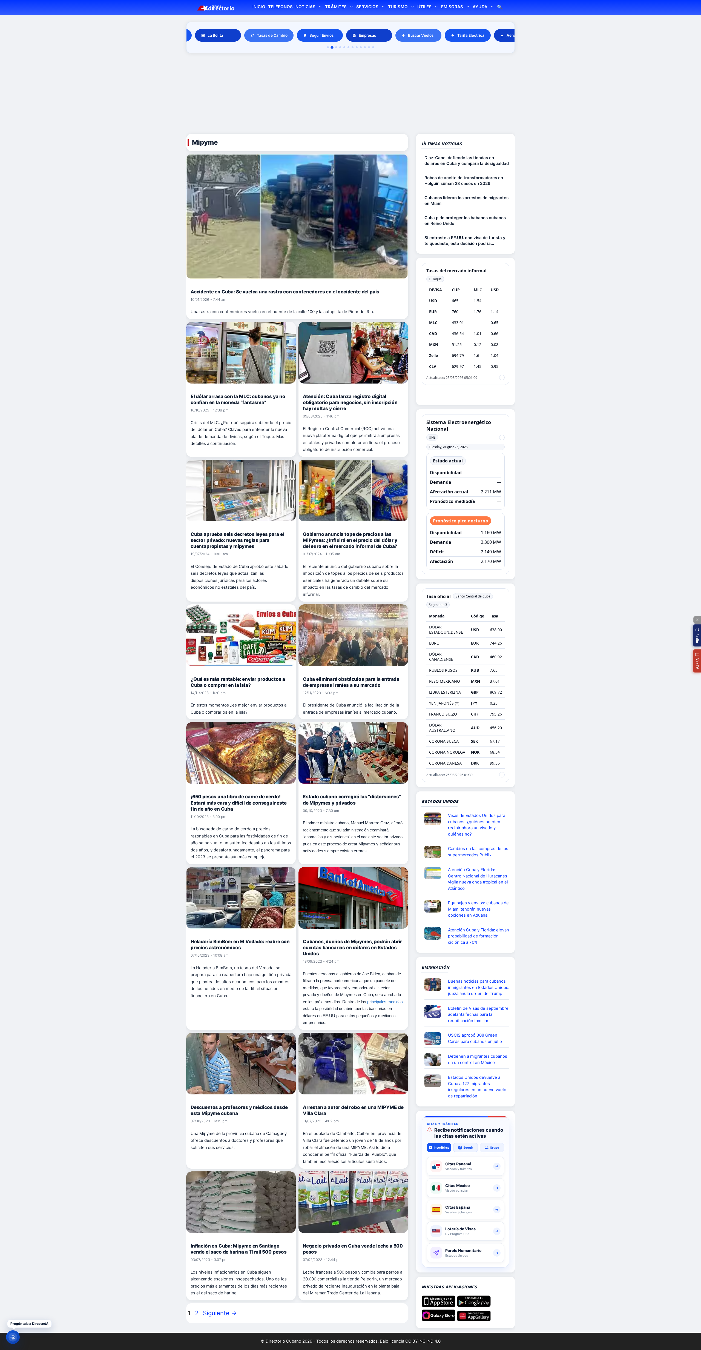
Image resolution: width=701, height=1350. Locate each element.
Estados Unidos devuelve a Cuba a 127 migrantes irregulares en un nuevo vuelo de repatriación (477, 1087)
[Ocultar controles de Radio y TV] (697, 620)
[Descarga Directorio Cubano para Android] (474, 1304)
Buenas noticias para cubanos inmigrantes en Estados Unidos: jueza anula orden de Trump (478, 987)
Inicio (258, 6)
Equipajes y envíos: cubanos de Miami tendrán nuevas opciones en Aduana (478, 909)
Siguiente (220, 1313)
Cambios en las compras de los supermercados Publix (478, 851)
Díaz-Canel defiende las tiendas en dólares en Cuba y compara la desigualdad (466, 160)
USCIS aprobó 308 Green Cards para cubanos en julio (475, 1038)
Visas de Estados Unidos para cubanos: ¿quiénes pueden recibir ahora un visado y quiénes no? (476, 825)
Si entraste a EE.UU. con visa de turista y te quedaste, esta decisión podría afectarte (464, 240)
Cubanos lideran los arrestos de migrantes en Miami (466, 200)
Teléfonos (280, 6)
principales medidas (385, 1001)
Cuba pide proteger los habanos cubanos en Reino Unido (465, 220)
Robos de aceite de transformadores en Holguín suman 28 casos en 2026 (463, 180)
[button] (697, 635)
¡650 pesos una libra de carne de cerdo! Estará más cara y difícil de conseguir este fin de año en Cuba (239, 802)
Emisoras (452, 6)
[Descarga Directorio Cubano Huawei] (474, 1318)
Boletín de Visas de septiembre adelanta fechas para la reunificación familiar (478, 1014)
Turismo (397, 6)
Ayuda (480, 6)
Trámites (335, 6)
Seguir (468, 1147)
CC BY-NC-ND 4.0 (423, 1341)
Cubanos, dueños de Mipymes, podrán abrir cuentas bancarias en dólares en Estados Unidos (352, 947)
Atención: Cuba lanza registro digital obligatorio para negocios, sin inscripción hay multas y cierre (350, 402)
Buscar (500, 7)
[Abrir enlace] (434, 819)
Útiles (424, 6)
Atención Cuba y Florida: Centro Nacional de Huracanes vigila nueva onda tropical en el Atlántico (478, 879)
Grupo (494, 1147)
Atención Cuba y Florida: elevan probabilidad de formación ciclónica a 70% (478, 936)
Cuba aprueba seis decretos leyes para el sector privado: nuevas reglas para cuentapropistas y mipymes (237, 540)
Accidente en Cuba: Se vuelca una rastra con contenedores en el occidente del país (285, 291)
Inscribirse (442, 1147)
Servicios (367, 6)
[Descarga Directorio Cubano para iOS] (438, 1304)
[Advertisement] (350, 94)
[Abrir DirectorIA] (13, 1337)
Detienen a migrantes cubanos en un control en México (477, 1059)
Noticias (305, 6)
